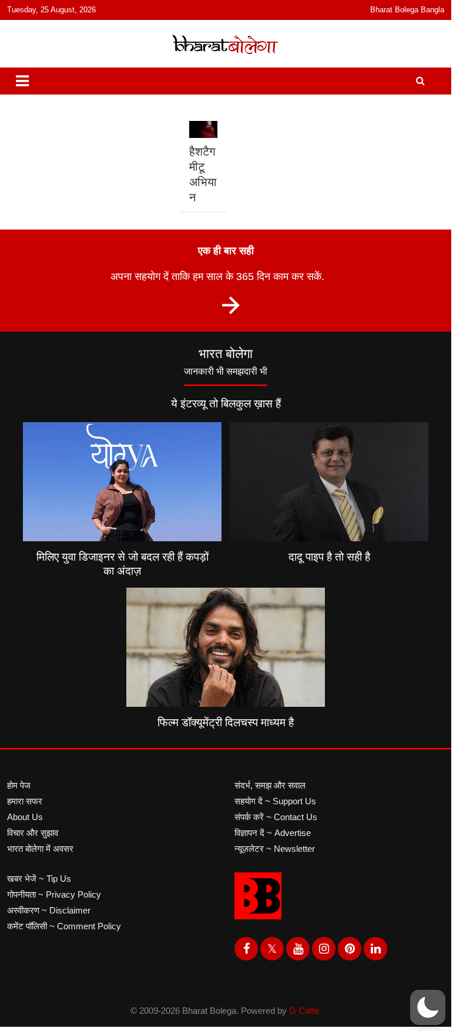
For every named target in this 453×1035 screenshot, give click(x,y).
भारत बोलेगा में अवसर (40, 849)
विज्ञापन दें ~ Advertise (272, 833)
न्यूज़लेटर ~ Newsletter (274, 849)
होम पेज (19, 785)
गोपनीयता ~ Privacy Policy (54, 894)
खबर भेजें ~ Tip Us (39, 879)
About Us (25, 817)
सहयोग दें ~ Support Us (275, 801)
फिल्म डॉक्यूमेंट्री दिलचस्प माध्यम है (225, 722)
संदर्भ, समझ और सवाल (270, 785)
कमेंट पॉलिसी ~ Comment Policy (64, 926)
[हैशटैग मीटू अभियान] (203, 129)
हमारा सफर (24, 801)
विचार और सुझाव (32, 833)
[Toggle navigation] (22, 81)
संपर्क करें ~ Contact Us (275, 817)
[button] (427, 1007)
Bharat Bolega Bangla (407, 9)
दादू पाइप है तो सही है (329, 557)
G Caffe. (305, 1011)
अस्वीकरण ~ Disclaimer (48, 910)
